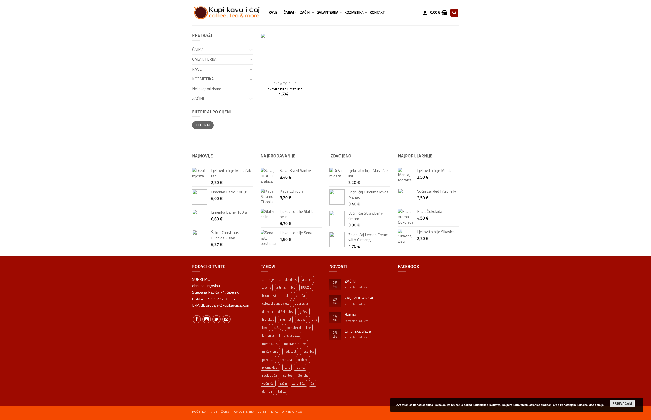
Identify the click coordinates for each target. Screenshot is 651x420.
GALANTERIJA (327, 12)
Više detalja (596, 405)
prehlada (286, 359)
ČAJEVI (289, 12)
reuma (300, 367)
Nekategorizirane (206, 89)
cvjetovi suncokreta (275, 303)
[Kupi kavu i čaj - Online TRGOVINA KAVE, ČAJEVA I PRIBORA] (226, 12)
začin (283, 383)
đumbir (267, 391)
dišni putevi (286, 311)
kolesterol (294, 327)
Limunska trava (358, 331)
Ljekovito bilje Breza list (283, 89)
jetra (314, 319)
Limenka (268, 335)
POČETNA (199, 411)
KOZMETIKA (354, 12)
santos (288, 375)
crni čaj (301, 295)
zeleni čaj (298, 383)
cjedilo (285, 295)
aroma (266, 287)
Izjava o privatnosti (288, 411)
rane (287, 367)
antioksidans (288, 279)
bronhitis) (269, 295)
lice (308, 327)
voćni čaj (268, 383)
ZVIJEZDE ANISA (359, 297)
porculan (268, 359)
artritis (281, 287)
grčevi (304, 311)
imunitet (285, 319)
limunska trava (289, 335)
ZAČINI (305, 12)
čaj (313, 383)
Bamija (350, 314)
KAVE (273, 12)
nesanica (308, 351)
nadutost (290, 351)
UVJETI (263, 411)
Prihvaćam (622, 403)
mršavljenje (270, 351)
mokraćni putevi (295, 343)
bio (293, 287)
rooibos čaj (270, 375)
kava (265, 327)
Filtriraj (203, 125)
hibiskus (268, 319)
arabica (307, 279)
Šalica (282, 391)
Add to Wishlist (299, 48)
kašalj (277, 327)
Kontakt (377, 12)
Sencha (303, 375)
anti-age (268, 279)
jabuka (301, 319)
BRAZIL (306, 287)
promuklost (270, 367)
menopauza (270, 343)
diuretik (267, 311)
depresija (301, 303)
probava (302, 359)
